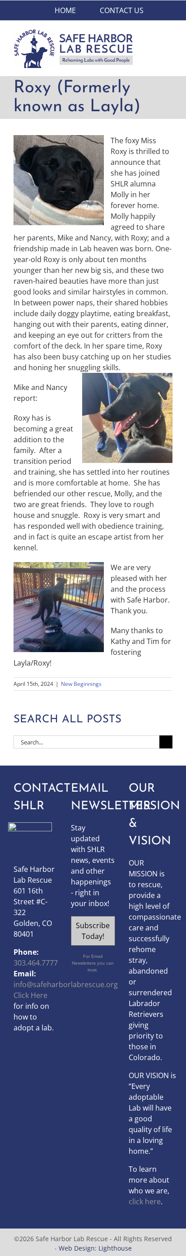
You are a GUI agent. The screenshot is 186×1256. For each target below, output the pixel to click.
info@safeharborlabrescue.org (66, 984)
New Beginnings (81, 684)
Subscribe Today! (93, 930)
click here (145, 1201)
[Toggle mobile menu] (168, 33)
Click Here (30, 995)
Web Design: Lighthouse (95, 1248)
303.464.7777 (36, 963)
